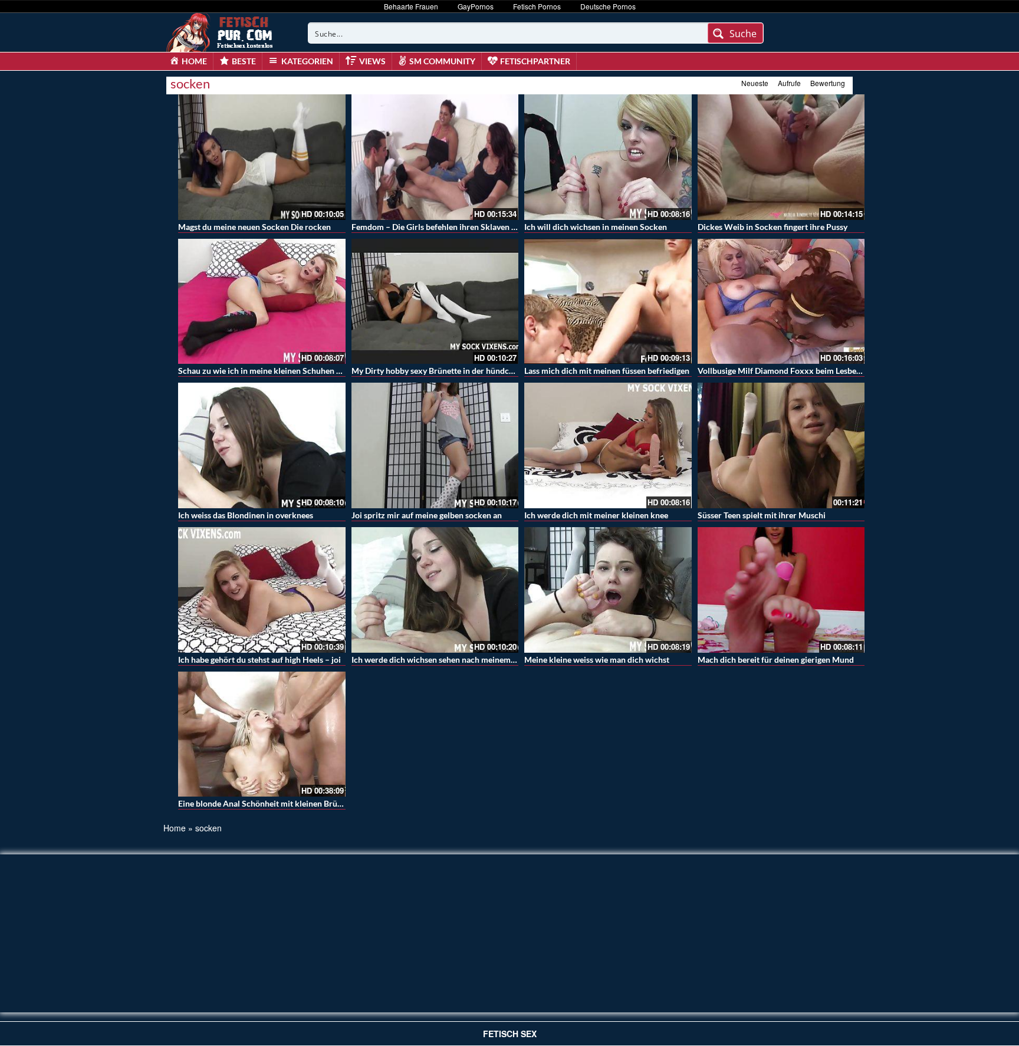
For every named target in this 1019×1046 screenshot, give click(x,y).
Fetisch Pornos (537, 6)
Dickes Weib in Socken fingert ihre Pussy (772, 227)
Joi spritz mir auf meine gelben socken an (426, 515)
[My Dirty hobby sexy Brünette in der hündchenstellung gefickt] (435, 301)
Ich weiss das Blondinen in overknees (245, 515)
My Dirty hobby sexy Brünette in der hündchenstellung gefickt (464, 371)
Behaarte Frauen (411, 6)
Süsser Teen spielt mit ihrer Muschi (762, 515)
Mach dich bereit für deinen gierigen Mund (776, 659)
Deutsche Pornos (608, 6)
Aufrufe (789, 83)
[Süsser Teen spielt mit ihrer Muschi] (781, 445)
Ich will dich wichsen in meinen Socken (595, 227)
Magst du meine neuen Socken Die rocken (254, 227)
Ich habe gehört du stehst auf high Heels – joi (259, 659)
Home (174, 828)
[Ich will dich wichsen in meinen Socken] (608, 157)
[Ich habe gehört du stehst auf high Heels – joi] (262, 590)
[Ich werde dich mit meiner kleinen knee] (608, 445)
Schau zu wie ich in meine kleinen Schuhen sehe (265, 371)
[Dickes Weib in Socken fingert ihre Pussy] (781, 157)
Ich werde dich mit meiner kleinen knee (596, 515)
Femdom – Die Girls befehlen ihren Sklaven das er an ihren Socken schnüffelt (492, 227)
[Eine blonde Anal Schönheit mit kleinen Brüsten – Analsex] (262, 734)
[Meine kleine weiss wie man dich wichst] (608, 590)
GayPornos (476, 6)
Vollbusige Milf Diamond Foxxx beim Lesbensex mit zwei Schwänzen (824, 371)
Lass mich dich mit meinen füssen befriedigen (606, 371)
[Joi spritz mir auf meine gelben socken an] (435, 445)
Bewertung (827, 83)
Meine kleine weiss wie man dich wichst (596, 659)
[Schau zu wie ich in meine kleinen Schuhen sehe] (262, 301)
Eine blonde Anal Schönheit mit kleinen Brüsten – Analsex (284, 803)
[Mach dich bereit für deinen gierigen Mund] (781, 590)
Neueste (754, 83)
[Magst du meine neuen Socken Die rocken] (262, 157)
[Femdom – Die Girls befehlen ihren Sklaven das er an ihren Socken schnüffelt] (435, 157)
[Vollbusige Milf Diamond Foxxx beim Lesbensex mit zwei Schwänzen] (781, 301)
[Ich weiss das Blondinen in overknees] (262, 445)
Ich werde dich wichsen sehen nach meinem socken (444, 659)
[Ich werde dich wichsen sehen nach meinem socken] (435, 590)
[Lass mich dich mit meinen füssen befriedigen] (608, 301)
